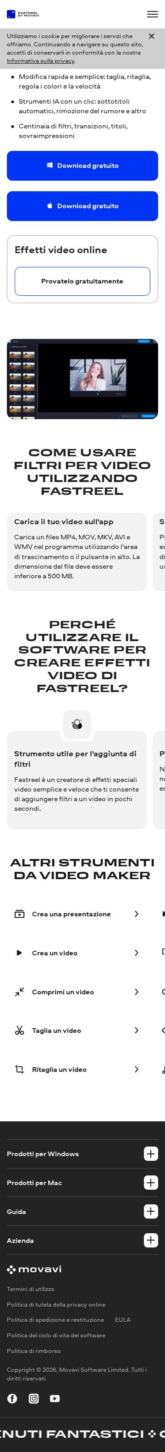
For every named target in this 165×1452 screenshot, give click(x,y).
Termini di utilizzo (31, 1289)
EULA (123, 1320)
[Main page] (26, 14)
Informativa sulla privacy (40, 61)
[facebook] (12, 1400)
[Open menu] (152, 14)
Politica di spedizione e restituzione (55, 1320)
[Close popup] (151, 49)
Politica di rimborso (34, 1351)
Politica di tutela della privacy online (56, 1304)
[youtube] (55, 1400)
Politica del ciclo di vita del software (56, 1336)
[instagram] (33, 1400)
